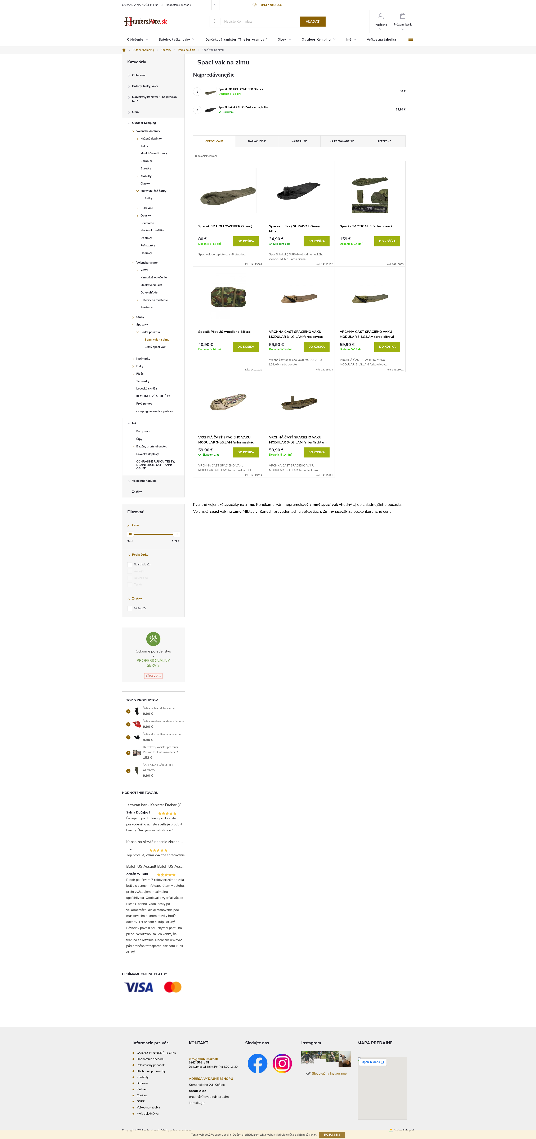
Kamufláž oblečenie (153, 277)
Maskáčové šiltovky (153, 153)
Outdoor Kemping (144, 123)
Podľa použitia (150, 332)
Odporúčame (214, 141)
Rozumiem (332, 1135)
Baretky (145, 168)
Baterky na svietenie (154, 300)
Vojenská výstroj (147, 263)
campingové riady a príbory (154, 411)
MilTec (139, 608)
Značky (137, 492)
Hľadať (313, 21)
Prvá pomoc (144, 404)
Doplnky (146, 238)
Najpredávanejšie (342, 141)
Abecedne (384, 141)
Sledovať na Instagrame (329, 1073)
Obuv (135, 112)
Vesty (144, 270)
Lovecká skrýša (146, 389)
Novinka (140, 578)
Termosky (142, 381)
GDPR (141, 1101)
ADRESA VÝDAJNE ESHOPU (211, 1078)
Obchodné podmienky (151, 1071)
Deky (139, 366)
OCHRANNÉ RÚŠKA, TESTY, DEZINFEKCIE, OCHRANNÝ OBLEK (155, 465)
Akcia (139, 571)
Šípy (139, 439)
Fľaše (139, 374)
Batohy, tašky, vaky (145, 86)
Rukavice (146, 208)
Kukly (144, 146)
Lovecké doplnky (147, 454)
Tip (137, 585)
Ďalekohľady (148, 293)
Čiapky (145, 184)
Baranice (146, 161)
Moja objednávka (147, 1114)
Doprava (142, 1083)
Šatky (148, 198)
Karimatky (143, 359)
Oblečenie (138, 75)
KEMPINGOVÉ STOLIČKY (153, 396)
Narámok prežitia (152, 230)
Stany (140, 317)
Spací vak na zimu (157, 340)
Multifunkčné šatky (153, 191)
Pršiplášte (147, 223)
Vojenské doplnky (148, 131)
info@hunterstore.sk (203, 1058)
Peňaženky (147, 245)
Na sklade (142, 564)
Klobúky (145, 176)
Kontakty (142, 1077)
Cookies (142, 1095)
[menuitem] (138, 39)
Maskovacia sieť (151, 285)
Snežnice (146, 307)
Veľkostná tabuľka (144, 481)
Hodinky (146, 253)
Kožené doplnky (151, 139)
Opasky (145, 216)
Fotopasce (143, 431)
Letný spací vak (155, 347)
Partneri (142, 1089)
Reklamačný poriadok (151, 1065)
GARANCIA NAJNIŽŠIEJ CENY (140, 5)
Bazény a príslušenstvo (151, 446)
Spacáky (142, 325)
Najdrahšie (299, 141)
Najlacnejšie (257, 141)
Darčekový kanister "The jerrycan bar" (154, 99)
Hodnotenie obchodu (178, 5)
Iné (134, 423)
